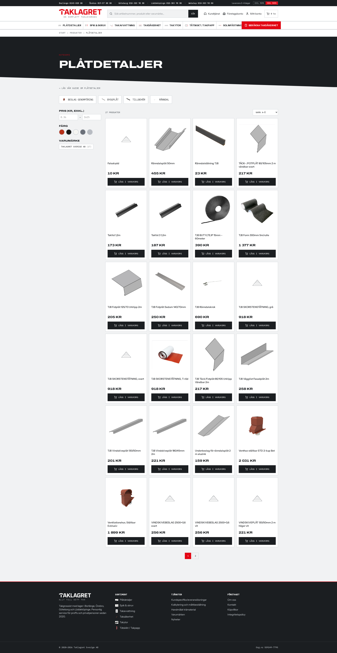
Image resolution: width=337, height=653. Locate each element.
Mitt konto (256, 13)
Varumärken (178, 614)
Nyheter (175, 619)
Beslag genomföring (80, 99)
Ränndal (164, 99)
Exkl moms (259, 3)
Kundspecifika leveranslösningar (189, 599)
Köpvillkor (232, 609)
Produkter (76, 33)
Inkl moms (271, 3)
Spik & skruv (126, 605)
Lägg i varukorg (128, 181)
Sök (193, 13)
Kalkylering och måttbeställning (188, 604)
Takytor (124, 622)
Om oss (231, 599)
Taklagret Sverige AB (76, 146)
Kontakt (231, 604)
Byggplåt (112, 99)
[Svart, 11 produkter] (69, 132)
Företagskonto (235, 13)
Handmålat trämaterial (183, 609)
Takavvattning (127, 611)
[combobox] (151, 13)
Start (62, 33)
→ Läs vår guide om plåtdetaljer (79, 88)
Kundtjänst (214, 13)
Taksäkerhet (126, 616)
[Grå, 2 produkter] (83, 132)
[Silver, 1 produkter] (90, 132)
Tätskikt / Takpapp (130, 627)
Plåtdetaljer (126, 599)
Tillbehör (139, 99)
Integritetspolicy (236, 614)
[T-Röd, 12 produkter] (62, 132)
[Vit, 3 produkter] (76, 132)
